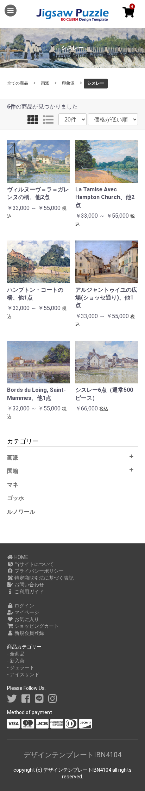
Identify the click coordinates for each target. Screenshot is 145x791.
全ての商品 (17, 83)
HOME (20, 557)
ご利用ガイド (28, 591)
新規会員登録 (28, 633)
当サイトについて (33, 564)
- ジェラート (20, 667)
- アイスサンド (23, 674)
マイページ (26, 612)
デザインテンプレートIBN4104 (72, 755)
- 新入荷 (16, 661)
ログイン (23, 605)
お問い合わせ (28, 584)
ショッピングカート (36, 626)
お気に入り (26, 619)
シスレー (95, 83)
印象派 (68, 83)
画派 (45, 83)
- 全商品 (16, 654)
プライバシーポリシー (38, 571)
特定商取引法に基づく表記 (43, 578)
